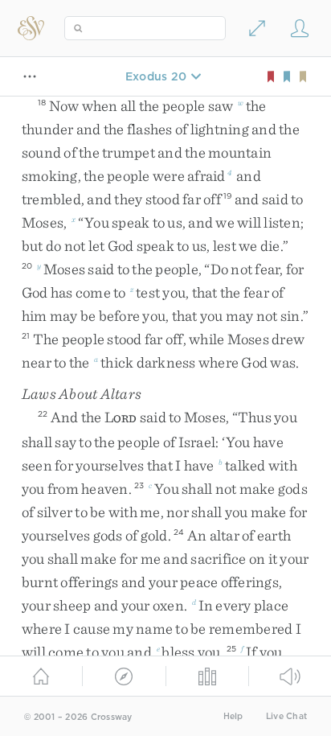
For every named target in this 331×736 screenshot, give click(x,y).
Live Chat (286, 716)
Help (233, 716)
